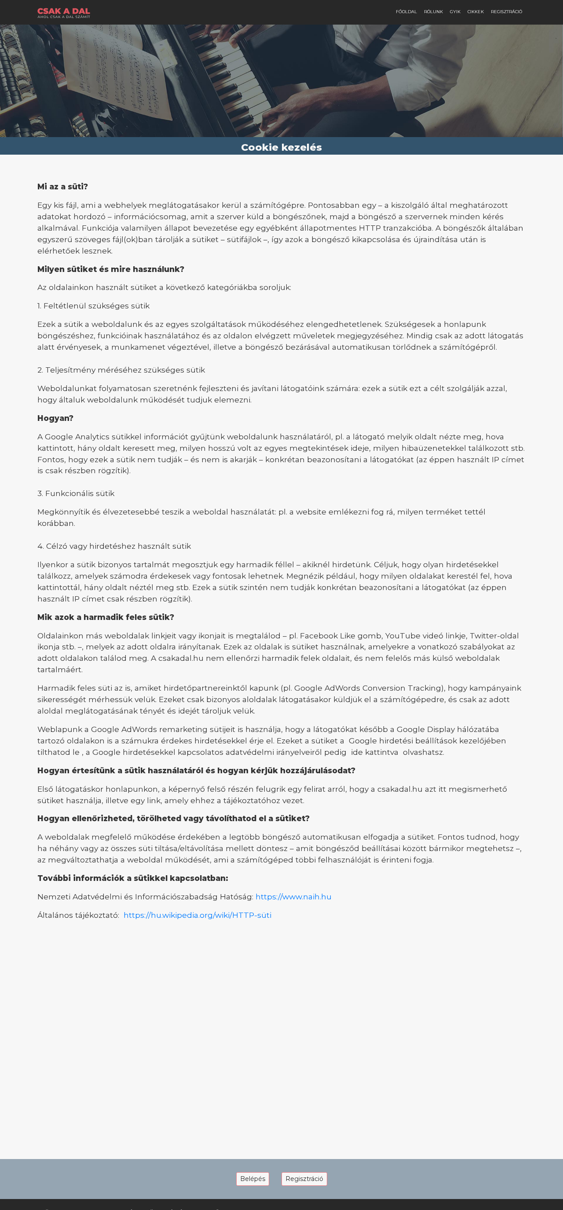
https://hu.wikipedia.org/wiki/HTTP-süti (197, 915)
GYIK (455, 11)
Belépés (252, 1179)
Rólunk (433, 11)
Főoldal (406, 11)
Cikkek (476, 11)
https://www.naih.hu (294, 896)
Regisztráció (506, 11)
